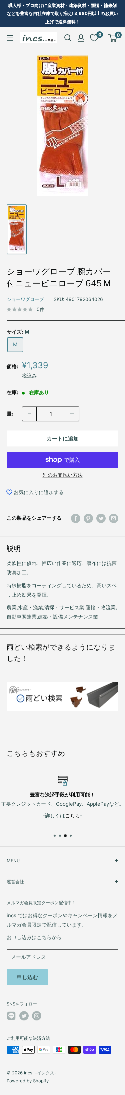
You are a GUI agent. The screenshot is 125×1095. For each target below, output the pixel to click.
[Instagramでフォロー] (36, 1015)
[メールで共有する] (113, 518)
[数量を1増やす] (72, 414)
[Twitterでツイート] (101, 518)
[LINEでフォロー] (11, 1017)
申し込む (27, 977)
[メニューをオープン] (10, 38)
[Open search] (68, 38)
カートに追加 (63, 438)
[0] (113, 38)
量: (10, 414)
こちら (72, 815)
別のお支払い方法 (63, 475)
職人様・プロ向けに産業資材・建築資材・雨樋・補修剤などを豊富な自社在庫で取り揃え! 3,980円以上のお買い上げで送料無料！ (62, 13)
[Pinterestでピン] (88, 518)
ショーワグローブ (25, 299)
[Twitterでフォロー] (24, 1015)
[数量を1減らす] (29, 414)
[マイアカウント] (81, 38)
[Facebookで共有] (75, 518)
